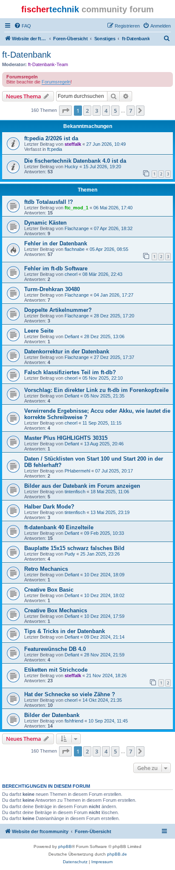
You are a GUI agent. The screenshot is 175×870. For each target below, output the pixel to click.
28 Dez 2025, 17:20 (114, 315)
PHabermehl (77, 470)
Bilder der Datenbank (51, 715)
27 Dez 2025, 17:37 (114, 357)
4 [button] (105, 110)
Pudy (70, 553)
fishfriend (74, 720)
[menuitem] (22, 26)
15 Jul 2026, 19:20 (102, 166)
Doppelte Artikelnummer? (58, 310)
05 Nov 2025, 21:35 (104, 395)
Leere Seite (39, 331)
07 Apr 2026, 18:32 (113, 228)
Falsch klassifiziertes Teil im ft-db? (70, 372)
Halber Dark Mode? (49, 506)
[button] (65, 111)
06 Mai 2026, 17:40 (113, 207)
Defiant (72, 336)
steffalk (73, 144)
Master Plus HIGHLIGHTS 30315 (65, 438)
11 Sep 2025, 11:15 (101, 422)
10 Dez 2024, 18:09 (104, 574)
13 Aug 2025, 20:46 (104, 443)
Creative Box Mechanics (55, 610)
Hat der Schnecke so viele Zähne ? (69, 694)
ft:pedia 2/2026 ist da (51, 138)
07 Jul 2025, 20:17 (114, 470)
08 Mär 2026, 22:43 (102, 274)
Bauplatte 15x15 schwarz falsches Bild (74, 548)
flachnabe (75, 249)
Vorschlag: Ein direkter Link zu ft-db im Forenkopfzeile (96, 390)
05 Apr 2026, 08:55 (109, 249)
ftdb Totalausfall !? (48, 202)
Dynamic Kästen (45, 223)
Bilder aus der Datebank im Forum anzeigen (82, 486)
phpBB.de (117, 854)
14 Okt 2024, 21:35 (102, 700)
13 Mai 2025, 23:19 (110, 512)
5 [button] (115, 110)
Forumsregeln (56, 81)
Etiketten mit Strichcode (56, 670)
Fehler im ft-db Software (56, 268)
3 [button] (96, 110)
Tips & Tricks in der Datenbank (64, 631)
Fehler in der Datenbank (55, 243)
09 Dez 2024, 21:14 (104, 636)
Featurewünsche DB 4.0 (55, 649)
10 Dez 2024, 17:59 (104, 616)
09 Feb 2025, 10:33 (104, 533)
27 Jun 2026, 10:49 (106, 144)
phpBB (65, 846)
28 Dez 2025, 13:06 (104, 336)
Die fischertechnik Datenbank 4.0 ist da (75, 161)
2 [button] (87, 110)
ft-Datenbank (26, 54)
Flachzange (77, 228)
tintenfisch (75, 491)
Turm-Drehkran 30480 (52, 289)
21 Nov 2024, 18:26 (106, 675)
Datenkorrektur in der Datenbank (66, 351)
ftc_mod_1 (76, 207)
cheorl (71, 274)
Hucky (71, 166)
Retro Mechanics (46, 569)
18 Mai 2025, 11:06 (109, 491)
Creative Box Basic (48, 589)
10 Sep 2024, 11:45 (108, 720)
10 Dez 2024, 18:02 (104, 595)
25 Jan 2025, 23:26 (100, 553)
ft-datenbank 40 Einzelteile (58, 527)
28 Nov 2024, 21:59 (104, 654)
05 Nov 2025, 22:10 (102, 378)
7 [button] (130, 110)
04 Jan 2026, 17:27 (113, 294)
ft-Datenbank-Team (48, 64)
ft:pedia (54, 149)
